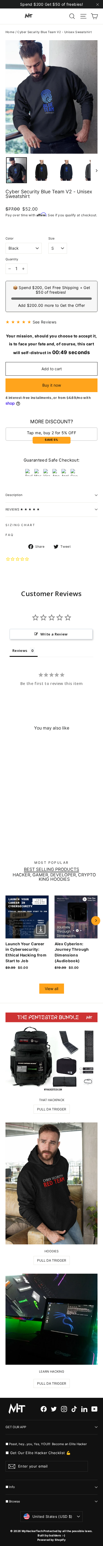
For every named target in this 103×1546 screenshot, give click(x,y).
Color (9, 238)
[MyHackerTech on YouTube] (94, 1409)
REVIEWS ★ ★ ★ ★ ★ (22, 509)
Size (51, 238)
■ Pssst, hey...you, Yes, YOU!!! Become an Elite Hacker (46, 1444)
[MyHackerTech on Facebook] (44, 1409)
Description (14, 495)
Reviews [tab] (19, 650)
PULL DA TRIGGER (51, 1109)
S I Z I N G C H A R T (20, 525)
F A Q (9, 535)
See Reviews (45, 322)
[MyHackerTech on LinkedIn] (84, 1409)
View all (51, 988)
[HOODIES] (51, 1183)
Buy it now (51, 385)
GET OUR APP (15, 1427)
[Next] (95, 920)
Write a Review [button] (54, 634)
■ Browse (12, 1501)
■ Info (10, 1487)
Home (9, 32)
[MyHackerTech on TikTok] (74, 1409)
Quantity (11, 259)
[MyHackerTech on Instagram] (64, 1409)
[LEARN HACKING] (51, 1319)
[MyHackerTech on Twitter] (54, 1409)
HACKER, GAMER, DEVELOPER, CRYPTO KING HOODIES (54, 877)
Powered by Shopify (51, 1539)
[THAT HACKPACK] (51, 1053)
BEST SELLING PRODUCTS (51, 869)
